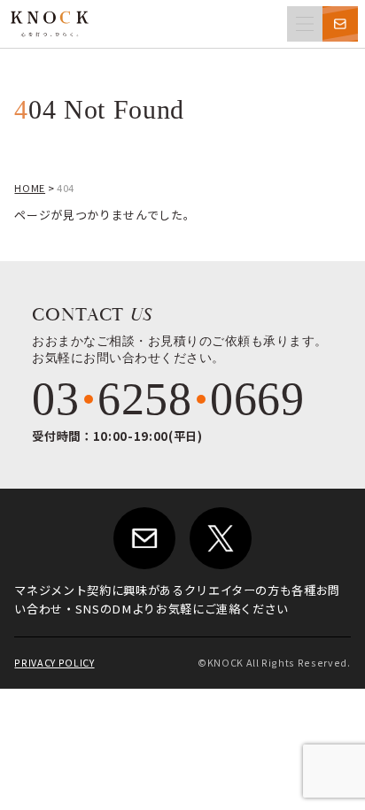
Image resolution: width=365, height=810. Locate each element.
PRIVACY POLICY (54, 662)
